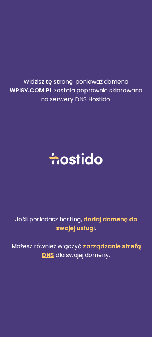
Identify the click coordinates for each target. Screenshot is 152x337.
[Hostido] (76, 159)
